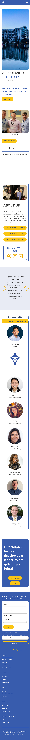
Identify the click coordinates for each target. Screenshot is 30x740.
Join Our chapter (15, 234)
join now (4, 662)
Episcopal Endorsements (9, 716)
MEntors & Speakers (7, 694)
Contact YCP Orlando (15, 228)
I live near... (6, 619)
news (3, 714)
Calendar (4, 676)
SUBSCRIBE (8, 627)
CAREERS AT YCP (6, 711)
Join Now (7, 99)
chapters (4, 665)
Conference (5, 679)
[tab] (15, 317)
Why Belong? (9, 141)
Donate (15, 583)
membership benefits (7, 659)
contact (4, 719)
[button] (26, 2)
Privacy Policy (6, 722)
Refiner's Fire (5, 682)
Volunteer (15, 578)
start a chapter (6, 667)
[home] (9, 2)
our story (5, 705)
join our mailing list (15, 239)
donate (4, 691)
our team (4, 708)
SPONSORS (4, 696)
